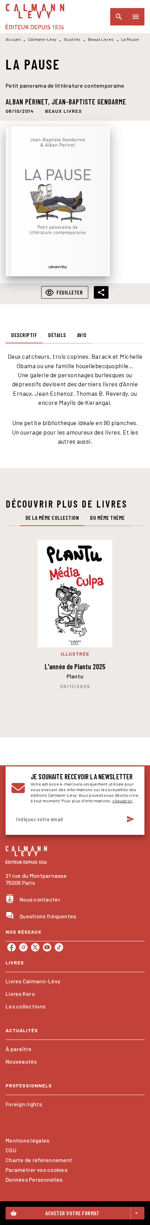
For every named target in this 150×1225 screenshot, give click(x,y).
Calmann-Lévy (42, 39)
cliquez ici (122, 800)
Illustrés (72, 39)
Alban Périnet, (29, 101)
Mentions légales (27, 1140)
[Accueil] (35, 16)
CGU (11, 1150)
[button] (63, 111)
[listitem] (11, 947)
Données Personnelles (34, 1179)
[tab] (24, 335)
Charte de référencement (39, 1160)
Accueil (13, 39)
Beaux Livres (101, 39)
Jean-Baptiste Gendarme (89, 101)
